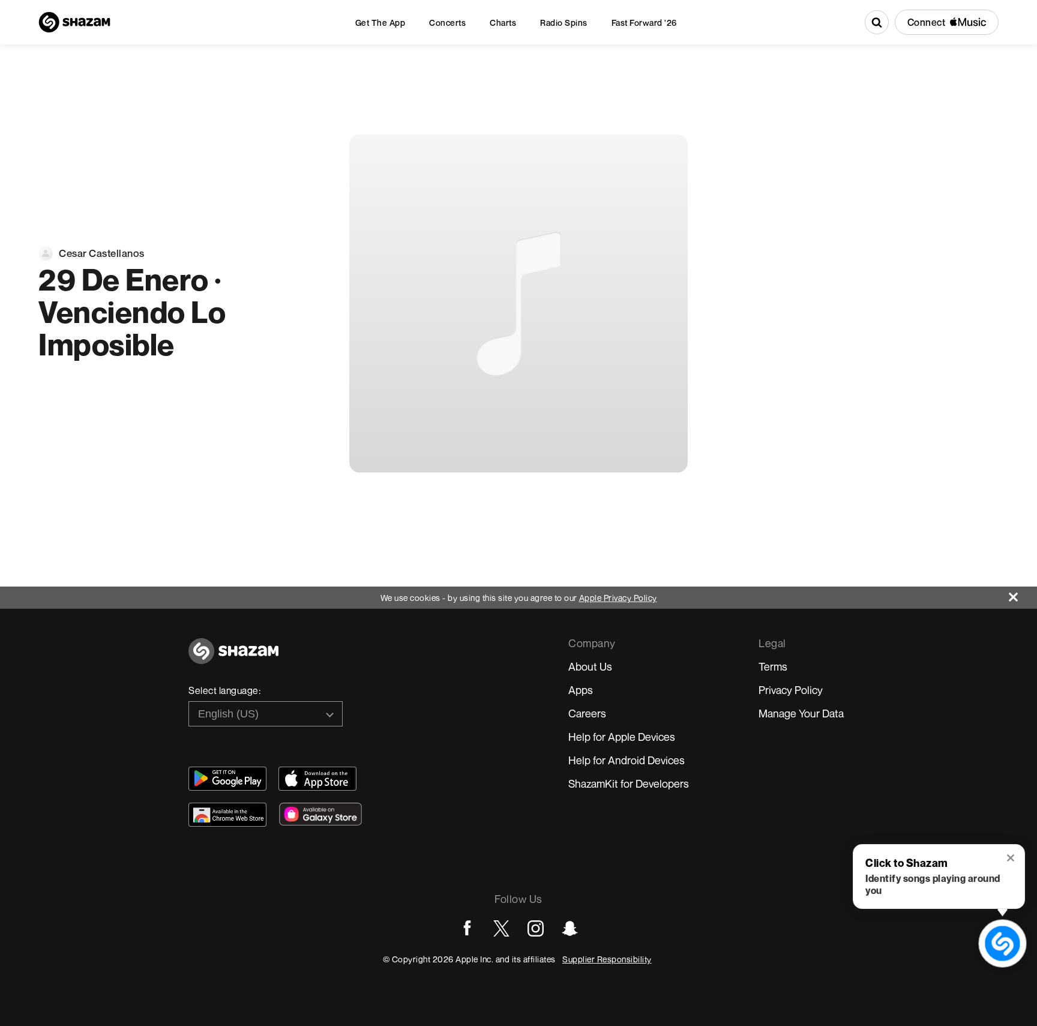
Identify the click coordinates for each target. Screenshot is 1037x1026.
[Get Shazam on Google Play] (227, 779)
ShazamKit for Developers (628, 783)
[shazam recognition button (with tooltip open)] (1002, 943)
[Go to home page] (233, 657)
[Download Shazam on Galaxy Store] (320, 814)
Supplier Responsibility (607, 959)
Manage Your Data (801, 713)
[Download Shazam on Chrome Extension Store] (227, 815)
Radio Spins (564, 22)
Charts (503, 22)
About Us (590, 666)
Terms (773, 666)
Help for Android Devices (626, 760)
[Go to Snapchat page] (570, 928)
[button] (1011, 859)
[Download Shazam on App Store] (317, 779)
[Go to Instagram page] (536, 928)
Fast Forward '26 (644, 22)
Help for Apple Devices (621, 736)
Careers (587, 713)
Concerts (447, 22)
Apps (580, 689)
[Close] (1022, 594)
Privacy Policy (791, 689)
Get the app (380, 22)
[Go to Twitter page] (501, 928)
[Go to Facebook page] (467, 928)
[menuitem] (380, 22)
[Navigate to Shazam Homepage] (74, 22)
